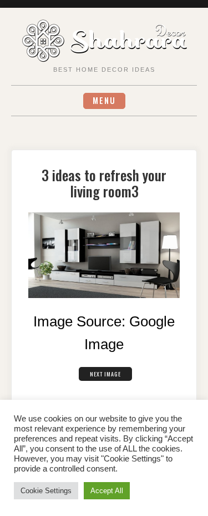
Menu (104, 100)
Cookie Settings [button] (46, 491)
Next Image (105, 374)
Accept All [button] (106, 491)
